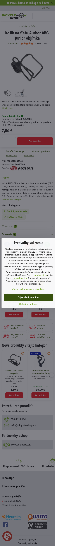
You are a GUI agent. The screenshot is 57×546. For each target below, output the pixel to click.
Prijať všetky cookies (29, 297)
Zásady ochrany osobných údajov (28, 289)
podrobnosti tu (40, 275)
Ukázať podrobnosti (28, 304)
